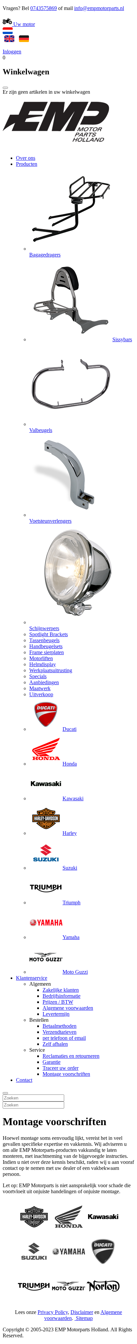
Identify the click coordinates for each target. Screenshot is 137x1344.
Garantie (52, 1062)
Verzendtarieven (59, 1032)
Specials (38, 676)
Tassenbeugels (44, 640)
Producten (26, 164)
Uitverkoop (41, 694)
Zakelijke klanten (61, 990)
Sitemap (84, 1318)
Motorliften (41, 658)
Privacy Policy (53, 1312)
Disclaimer (81, 1312)
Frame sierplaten (46, 652)
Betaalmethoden (59, 1026)
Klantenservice (31, 978)
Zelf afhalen (55, 1044)
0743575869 (43, 8)
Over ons (25, 158)
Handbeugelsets (46, 646)
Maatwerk (40, 688)
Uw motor (23, 24)
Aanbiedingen (44, 682)
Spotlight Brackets (48, 634)
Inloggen (12, 51)
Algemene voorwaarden (68, 1008)
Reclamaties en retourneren (71, 1056)
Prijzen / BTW (58, 1002)
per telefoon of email (64, 1038)
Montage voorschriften (66, 1074)
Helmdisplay (42, 664)
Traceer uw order (60, 1068)
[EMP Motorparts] (56, 146)
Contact (24, 1080)
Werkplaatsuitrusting (50, 670)
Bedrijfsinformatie (61, 996)
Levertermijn (56, 1014)
